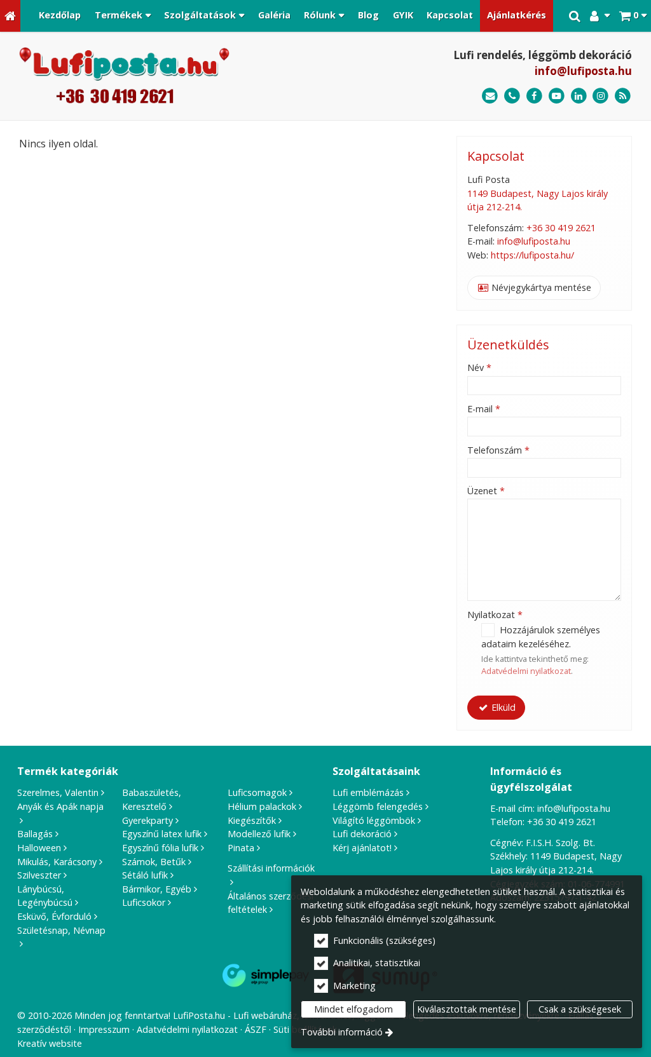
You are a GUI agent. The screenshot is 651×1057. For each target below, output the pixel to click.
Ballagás (35, 834)
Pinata (241, 848)
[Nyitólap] (10, 16)
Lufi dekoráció (362, 834)
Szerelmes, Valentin (58, 792)
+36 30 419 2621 (561, 228)
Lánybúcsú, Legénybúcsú (44, 896)
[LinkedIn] (579, 96)
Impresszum (104, 1029)
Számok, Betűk (154, 862)
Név (479, 367)
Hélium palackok (262, 806)
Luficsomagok (257, 792)
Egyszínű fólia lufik (160, 848)
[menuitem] (10, 16)
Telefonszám (498, 450)
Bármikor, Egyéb (156, 889)
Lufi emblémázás (368, 792)
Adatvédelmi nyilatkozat (526, 671)
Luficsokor (143, 902)
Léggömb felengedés (377, 806)
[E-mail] (490, 96)
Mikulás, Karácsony (57, 862)
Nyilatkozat (495, 615)
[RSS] (622, 96)
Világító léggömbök (373, 820)
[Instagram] (600, 96)
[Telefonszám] (512, 96)
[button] (633, 16)
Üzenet (486, 491)
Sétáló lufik (145, 875)
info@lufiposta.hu (583, 71)
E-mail (483, 409)
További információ (342, 1032)
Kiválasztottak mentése (466, 1009)
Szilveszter (39, 875)
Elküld (502, 707)
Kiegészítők (252, 820)
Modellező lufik (259, 834)
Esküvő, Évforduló (54, 916)
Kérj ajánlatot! (362, 848)
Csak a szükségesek (579, 1009)
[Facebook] (534, 96)
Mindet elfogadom (353, 1009)
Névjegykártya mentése (540, 287)
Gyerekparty (147, 820)
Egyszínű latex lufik (162, 834)
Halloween (39, 848)
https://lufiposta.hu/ (532, 255)
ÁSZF (255, 1029)
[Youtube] (556, 96)
